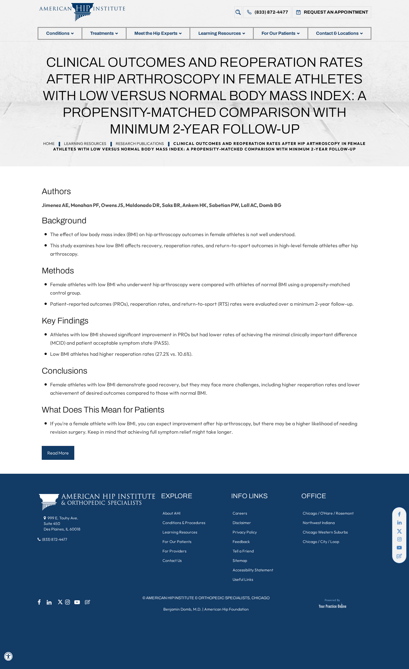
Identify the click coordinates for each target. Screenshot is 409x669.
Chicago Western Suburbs (325, 532)
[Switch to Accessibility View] (8, 656)
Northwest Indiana (319, 522)
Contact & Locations (337, 33)
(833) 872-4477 (271, 12)
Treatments (102, 33)
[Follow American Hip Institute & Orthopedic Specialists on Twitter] (399, 531)
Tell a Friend (243, 551)
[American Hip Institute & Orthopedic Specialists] (86, 12)
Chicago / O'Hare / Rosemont (328, 513)
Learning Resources (219, 33)
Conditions (58, 33)
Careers (240, 513)
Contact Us (172, 560)
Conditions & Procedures (183, 522)
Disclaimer (242, 522)
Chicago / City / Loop (321, 541)
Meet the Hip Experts (156, 33)
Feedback (241, 541)
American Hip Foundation (226, 609)
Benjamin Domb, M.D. (182, 609)
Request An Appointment (336, 12)
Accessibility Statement (253, 569)
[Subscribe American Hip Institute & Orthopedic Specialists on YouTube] (399, 548)
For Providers (174, 551)
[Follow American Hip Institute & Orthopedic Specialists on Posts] (399, 556)
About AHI (171, 513)
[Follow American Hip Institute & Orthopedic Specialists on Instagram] (399, 539)
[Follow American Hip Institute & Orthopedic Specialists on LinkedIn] (399, 523)
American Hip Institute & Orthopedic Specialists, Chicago (208, 598)
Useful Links (243, 579)
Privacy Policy (245, 532)
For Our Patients (278, 33)
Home (49, 143)
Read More (58, 453)
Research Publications (140, 143)
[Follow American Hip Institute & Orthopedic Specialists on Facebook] (399, 514)
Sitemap (240, 560)
